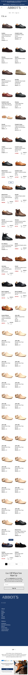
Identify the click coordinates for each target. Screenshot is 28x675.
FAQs (2, 613)
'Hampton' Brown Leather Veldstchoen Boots (20, 223)
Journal (3, 616)
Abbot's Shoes (11, 653)
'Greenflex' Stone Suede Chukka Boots (20, 82)
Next (17, 564)
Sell (2, 615)
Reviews (3, 618)
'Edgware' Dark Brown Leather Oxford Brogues (20, 127)
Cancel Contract (4, 630)
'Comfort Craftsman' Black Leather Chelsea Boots (7, 247)
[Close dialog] (26, 662)
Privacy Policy (4, 627)
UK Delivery (3, 623)
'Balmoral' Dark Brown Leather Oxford (6, 82)
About (2, 611)
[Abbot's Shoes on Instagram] (5, 603)
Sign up (7, 669)
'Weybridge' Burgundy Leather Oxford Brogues (7, 105)
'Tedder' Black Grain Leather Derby (19, 105)
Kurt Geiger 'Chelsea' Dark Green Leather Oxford (20, 533)
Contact (3, 612)
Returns (3, 626)
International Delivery (5, 624)
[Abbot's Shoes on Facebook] (3, 603)
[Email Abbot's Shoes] (2, 603)
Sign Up (14, 588)
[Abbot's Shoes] (14, 7)
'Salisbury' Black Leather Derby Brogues (20, 150)
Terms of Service (5, 629)
